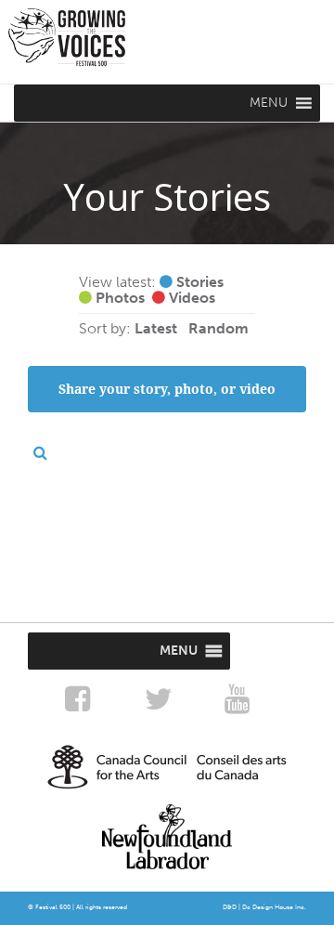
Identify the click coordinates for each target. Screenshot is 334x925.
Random (218, 328)
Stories (198, 282)
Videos (190, 298)
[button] (269, 103)
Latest (156, 328)
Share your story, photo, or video (167, 389)
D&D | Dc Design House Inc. (264, 907)
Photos (118, 298)
